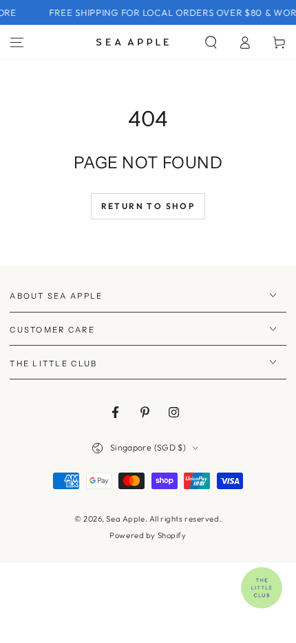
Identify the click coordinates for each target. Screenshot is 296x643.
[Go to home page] (132, 42)
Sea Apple (125, 519)
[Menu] (17, 42)
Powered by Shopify (147, 535)
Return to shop (148, 206)
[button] (211, 42)
